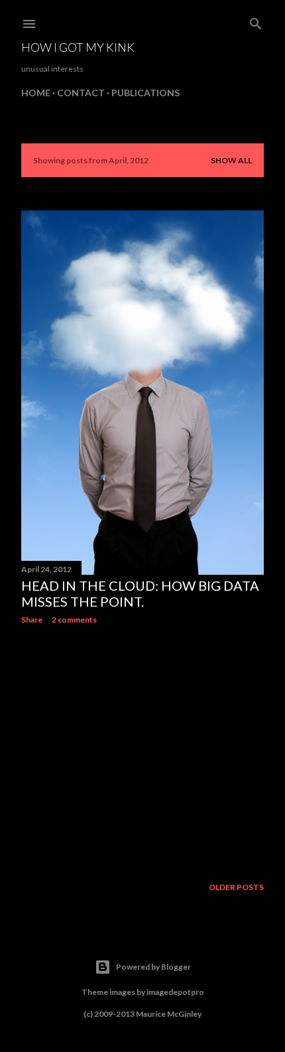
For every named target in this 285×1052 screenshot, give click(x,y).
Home (35, 92)
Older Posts (236, 887)
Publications (145, 92)
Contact (81, 92)
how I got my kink (78, 47)
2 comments (74, 620)
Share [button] (31, 620)
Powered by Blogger (153, 967)
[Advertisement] (142, 751)
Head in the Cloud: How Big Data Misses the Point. (140, 593)
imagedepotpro (175, 992)
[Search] (256, 21)
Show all (231, 160)
